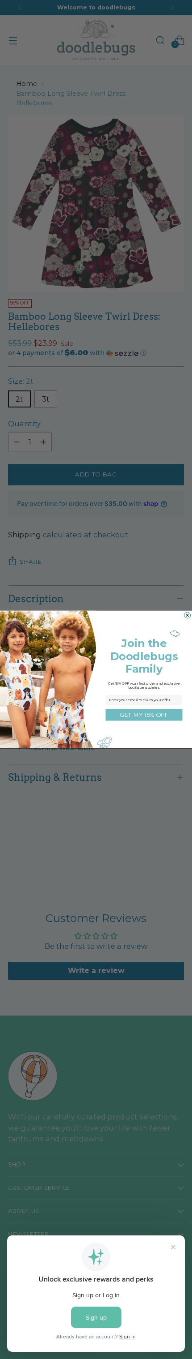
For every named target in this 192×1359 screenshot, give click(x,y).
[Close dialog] (187, 615)
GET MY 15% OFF (144, 715)
